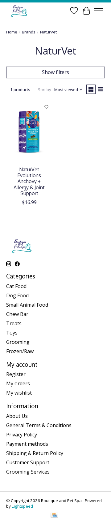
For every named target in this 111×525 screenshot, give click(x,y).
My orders (18, 383)
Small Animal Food (27, 304)
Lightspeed (22, 506)
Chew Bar (17, 314)
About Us (17, 416)
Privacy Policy (21, 434)
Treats (14, 323)
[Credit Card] (54, 516)
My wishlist (19, 392)
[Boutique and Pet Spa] (19, 10)
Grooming (18, 342)
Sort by (44, 89)
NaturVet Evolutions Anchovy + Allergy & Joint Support (29, 181)
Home (11, 32)
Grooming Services (28, 471)
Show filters (55, 72)
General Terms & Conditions (39, 425)
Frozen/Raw (20, 351)
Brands (28, 32)
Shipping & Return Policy (34, 453)
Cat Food (16, 286)
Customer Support (27, 462)
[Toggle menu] (98, 11)
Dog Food (17, 295)
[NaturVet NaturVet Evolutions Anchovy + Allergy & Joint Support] (29, 132)
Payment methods (27, 443)
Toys (12, 332)
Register (16, 374)
